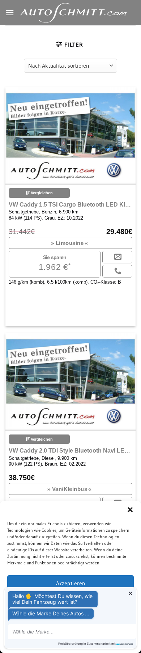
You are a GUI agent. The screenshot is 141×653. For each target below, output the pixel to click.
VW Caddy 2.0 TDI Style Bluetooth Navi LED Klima (70, 451)
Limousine (69, 243)
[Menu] (9, 12)
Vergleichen (41, 193)
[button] (130, 509)
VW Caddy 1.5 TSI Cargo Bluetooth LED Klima (70, 205)
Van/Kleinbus (69, 489)
